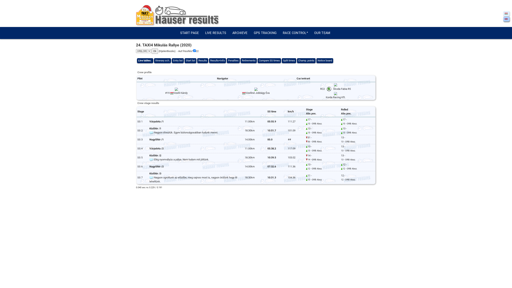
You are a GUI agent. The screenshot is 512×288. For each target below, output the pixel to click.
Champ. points (306, 60)
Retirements (249, 60)
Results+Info (217, 60)
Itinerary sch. (162, 60)
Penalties (233, 60)
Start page (189, 33)
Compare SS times (269, 60)
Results (202, 60)
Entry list (178, 60)
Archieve (239, 33)
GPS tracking (265, 33)
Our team (322, 33)
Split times (289, 60)
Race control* (295, 33)
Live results (215, 33)
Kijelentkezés (167, 51)
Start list (190, 60)
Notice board (325, 60)
